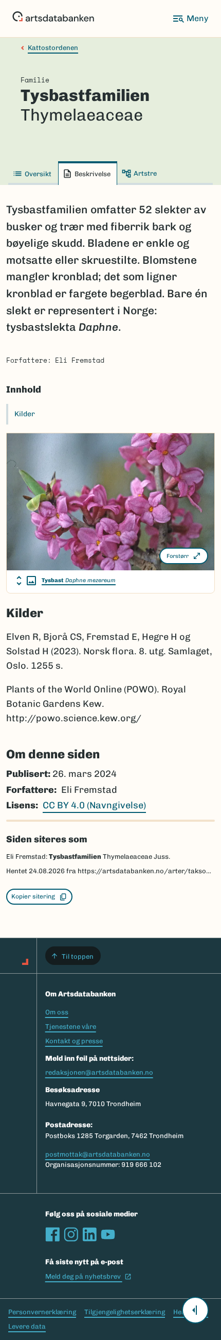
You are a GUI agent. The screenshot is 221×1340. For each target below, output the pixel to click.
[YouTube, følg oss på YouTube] (108, 1234)
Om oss (56, 1012)
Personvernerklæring (42, 1312)
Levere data (27, 1326)
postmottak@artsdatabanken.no (97, 1154)
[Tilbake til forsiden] (53, 18)
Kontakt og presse (74, 1041)
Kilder (24, 414)
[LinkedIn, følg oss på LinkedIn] (89, 1234)
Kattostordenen (53, 48)
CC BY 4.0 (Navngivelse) (94, 805)
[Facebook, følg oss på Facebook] (52, 1234)
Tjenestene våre (70, 1026)
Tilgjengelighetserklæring (124, 1312)
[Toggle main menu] (190, 18)
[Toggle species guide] (195, 1310)
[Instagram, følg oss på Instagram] (71, 1234)
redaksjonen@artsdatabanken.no (99, 1072)
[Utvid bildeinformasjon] (26, 580)
